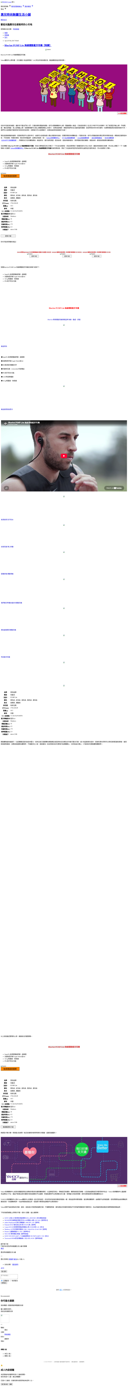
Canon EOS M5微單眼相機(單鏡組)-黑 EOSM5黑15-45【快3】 (24, 1227)
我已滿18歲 (4, 1384)
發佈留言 (3, 1283)
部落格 (6, 35)
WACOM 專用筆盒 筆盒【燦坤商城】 (16, 1234)
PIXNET (50, 1362)
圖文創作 (15, 1264)
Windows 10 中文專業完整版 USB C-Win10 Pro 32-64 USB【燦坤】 (26, 1229)
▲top (2, 1268)
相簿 (5, 33)
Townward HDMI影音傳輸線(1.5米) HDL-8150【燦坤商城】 (23, 1238)
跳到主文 (4, 20)
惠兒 (2, 1248)
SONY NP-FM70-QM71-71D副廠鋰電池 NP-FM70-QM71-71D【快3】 (26, 1236)
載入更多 (3, 1271)
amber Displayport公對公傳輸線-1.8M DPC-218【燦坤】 (22, 1222)
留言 (15, 1259)
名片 (5, 37)
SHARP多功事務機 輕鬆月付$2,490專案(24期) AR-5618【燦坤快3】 (26, 1220)
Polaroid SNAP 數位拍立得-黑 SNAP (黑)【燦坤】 (20, 1225)
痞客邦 (11, 1259)
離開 (11, 1384)
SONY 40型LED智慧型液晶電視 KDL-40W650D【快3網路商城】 (25, 1218)
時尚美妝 (16, 29)
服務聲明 (81, 1362)
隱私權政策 (74, 1362)
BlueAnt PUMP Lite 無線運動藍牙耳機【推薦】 (28, 45)
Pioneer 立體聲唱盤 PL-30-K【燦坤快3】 (17, 1231)
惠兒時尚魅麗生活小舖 (16, 14)
